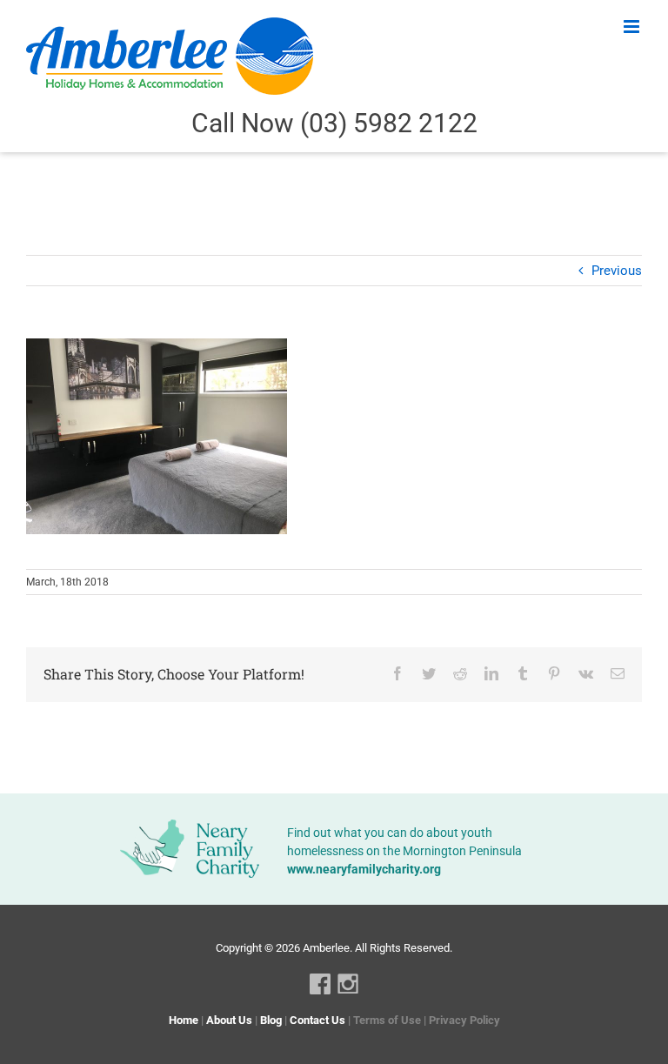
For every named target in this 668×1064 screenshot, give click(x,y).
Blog (271, 1020)
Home (183, 1020)
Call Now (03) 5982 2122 (334, 123)
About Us (229, 1020)
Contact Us (317, 1020)
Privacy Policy (464, 1020)
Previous (616, 270)
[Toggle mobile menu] (633, 26)
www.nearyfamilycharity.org (364, 869)
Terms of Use (387, 1020)
